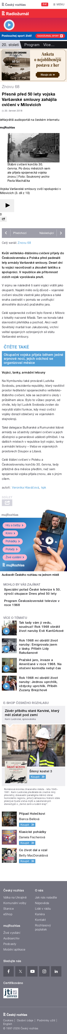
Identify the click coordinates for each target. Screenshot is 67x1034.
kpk (43, 487)
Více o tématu (15, 618)
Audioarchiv (11, 938)
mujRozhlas (9, 515)
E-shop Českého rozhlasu (26, 703)
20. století (10, 45)
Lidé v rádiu (43, 908)
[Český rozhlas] (14, 4)
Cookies (8, 1020)
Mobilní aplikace (14, 949)
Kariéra (40, 914)
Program (31, 45)
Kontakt (40, 920)
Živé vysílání (13, 557)
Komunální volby (14, 903)
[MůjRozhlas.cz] (7, 128)
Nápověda (42, 903)
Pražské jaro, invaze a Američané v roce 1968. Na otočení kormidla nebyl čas (40, 664)
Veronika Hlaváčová (25, 487)
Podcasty (9, 944)
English (7, 1023)
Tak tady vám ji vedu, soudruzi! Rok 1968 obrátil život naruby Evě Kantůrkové (41, 627)
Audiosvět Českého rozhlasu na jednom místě (30, 574)
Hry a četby (13, 525)
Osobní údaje (25, 1020)
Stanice (8, 908)
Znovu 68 (24, 243)
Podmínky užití (46, 1020)
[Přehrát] (7, 205)
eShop (7, 914)
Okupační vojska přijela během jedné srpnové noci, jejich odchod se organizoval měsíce (33, 359)
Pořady (10, 549)
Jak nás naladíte (46, 897)
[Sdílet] (3, 219)
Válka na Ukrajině (15, 897)
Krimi (9, 533)
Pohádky (11, 541)
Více (49, 45)
